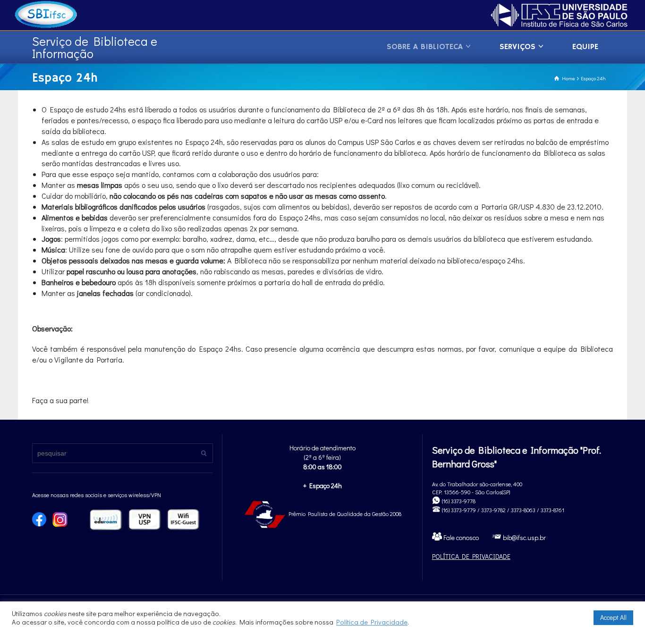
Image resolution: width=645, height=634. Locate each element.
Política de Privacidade (371, 621)
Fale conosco (460, 537)
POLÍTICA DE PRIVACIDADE (471, 556)
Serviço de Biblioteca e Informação (94, 47)
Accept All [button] (613, 617)
